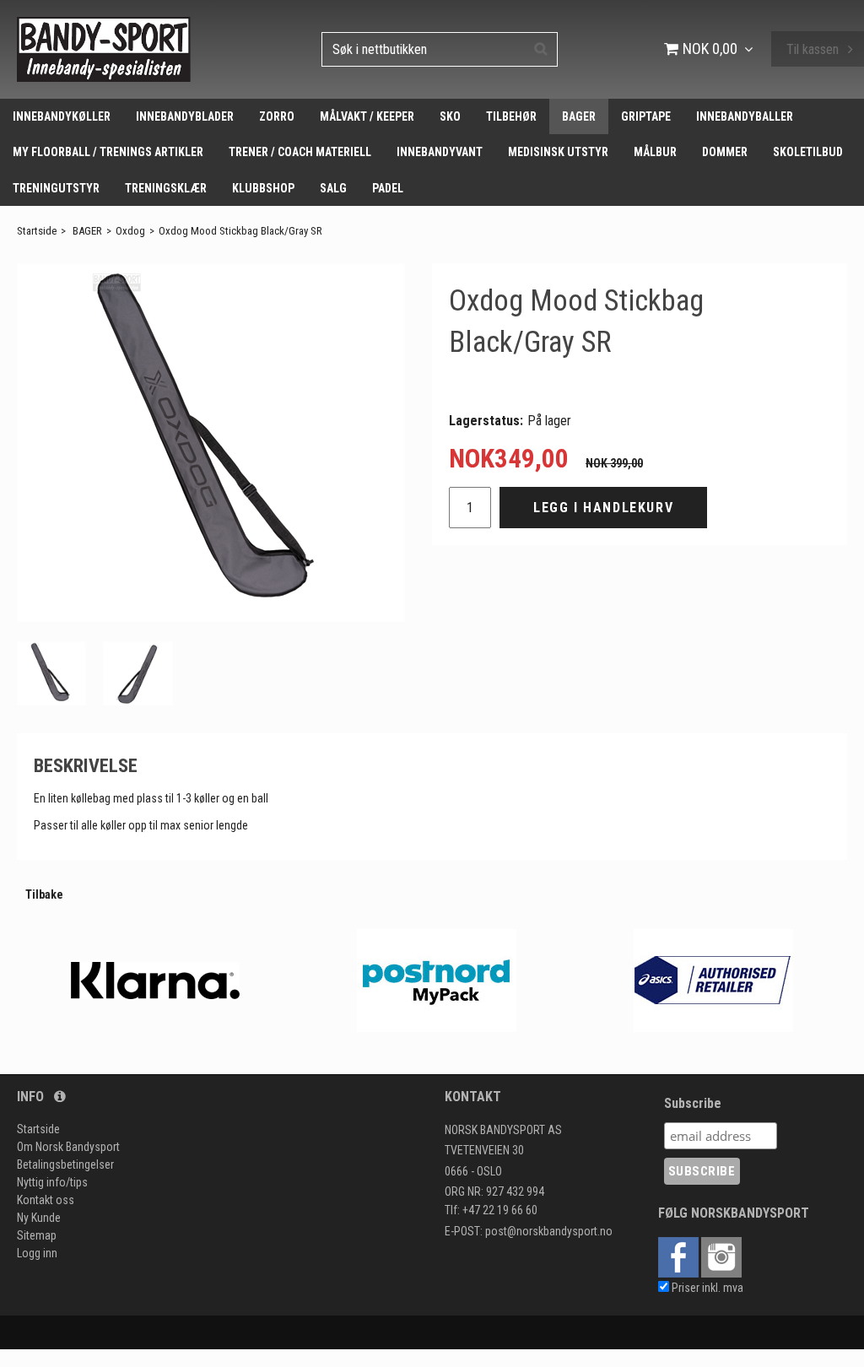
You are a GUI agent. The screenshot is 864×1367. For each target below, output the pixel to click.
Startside (37, 230)
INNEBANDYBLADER (185, 116)
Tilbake (44, 894)
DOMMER (725, 152)
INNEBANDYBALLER (744, 116)
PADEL (387, 188)
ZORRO (276, 116)
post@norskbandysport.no (549, 1231)
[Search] (541, 48)
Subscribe (692, 1103)
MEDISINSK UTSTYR (558, 152)
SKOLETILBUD (808, 152)
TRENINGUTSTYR (56, 188)
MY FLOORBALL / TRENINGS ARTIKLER (108, 152)
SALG (333, 188)
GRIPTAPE (646, 116)
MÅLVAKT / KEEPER (367, 116)
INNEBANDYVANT (440, 152)
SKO (450, 116)
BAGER (579, 116)
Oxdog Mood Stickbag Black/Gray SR (240, 230)
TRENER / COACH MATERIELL (300, 152)
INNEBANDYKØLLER (62, 116)
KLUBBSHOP (263, 188)
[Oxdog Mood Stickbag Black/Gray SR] (211, 442)
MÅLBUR (655, 152)
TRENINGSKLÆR (166, 188)
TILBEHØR (511, 116)
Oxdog (130, 230)
